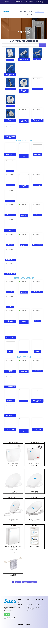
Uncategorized (13, 525)
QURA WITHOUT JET (34, 519)
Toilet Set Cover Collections (13, 470)
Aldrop (37, 604)
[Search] (42, 45)
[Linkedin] (14, 617)
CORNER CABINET (35, 546)
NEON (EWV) (34, 491)
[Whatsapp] (5, 619)
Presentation (23, 11)
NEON (13, 491)
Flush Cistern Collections (13, 442)
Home (19, 7)
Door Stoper (38, 608)
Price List (30, 11)
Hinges (37, 601)
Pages (31, 7)
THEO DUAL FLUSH (34, 464)
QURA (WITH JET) (13, 519)
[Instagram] (38, 1)
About (19, 602)
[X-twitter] (40, 1)
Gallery (19, 607)
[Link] (42, 2)
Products (25, 7)
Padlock (37, 607)
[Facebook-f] (36, 1)
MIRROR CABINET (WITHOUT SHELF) (13, 547)
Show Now (20, 604)
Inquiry (28, 602)
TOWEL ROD (13, 574)
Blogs (19, 608)
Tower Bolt (38, 602)
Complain (29, 601)
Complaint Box (29, 14)
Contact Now (20, 605)
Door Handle (38, 605)
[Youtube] (42, 1)
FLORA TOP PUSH (13, 464)
